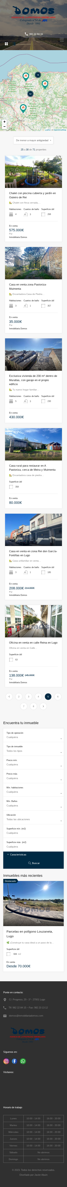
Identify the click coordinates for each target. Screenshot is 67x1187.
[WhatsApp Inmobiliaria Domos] (22, 1064)
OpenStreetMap (60, 129)
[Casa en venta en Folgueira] (25, 77)
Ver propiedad (33, 917)
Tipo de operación (15, 733)
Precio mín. (12, 760)
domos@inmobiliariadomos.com (26, 1015)
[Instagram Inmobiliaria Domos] (6, 1064)
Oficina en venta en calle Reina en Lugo (33, 642)
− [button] (4, 127)
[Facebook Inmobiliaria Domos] (14, 1064)
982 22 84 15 (36, 34)
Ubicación (11, 815)
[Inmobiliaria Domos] (33, 26)
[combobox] (33, 140)
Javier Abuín (40, 1174)
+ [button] (4, 122)
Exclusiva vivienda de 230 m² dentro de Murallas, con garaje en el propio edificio (33, 380)
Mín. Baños (12, 801)
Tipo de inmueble (15, 746)
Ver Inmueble (33, 181)
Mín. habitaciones (15, 787)
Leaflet (47, 129)
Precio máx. (12, 774)
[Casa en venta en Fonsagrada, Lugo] (45, 84)
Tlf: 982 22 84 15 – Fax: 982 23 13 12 (28, 1007)
